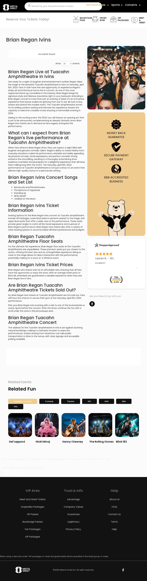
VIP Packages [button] (96, 5)
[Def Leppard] (20, 425)
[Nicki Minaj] (47, 425)
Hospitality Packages (32, 506)
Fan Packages (32, 529)
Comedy (49, 401)
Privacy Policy (73, 529)
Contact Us (114, 514)
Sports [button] (115, 5)
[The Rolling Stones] (100, 425)
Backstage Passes (33, 521)
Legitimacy (73, 521)
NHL (16, 406)
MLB (106, 401)
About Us (114, 499)
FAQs (114, 506)
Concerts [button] (131, 5)
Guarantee (73, 514)
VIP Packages (32, 536)
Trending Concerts (23, 401)
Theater (70, 401)
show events (68, 63)
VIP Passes (32, 514)
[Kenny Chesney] (73, 425)
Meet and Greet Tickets (33, 499)
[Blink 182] (127, 425)
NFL (89, 401)
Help (114, 529)
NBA (124, 401)
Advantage (73, 499)
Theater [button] (91, 7)
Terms (114, 521)
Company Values (73, 506)
